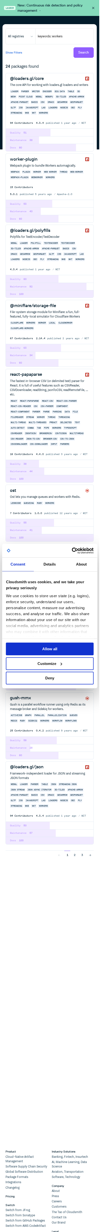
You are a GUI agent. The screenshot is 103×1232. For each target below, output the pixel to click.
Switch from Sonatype (20, 1215)
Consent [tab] (18, 564)
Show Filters (14, 52)
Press (55, 1196)
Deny (49, 678)
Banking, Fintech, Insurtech (70, 1157)
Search (83, 52)
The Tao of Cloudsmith (67, 1212)
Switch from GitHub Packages (25, 1221)
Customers (59, 1207)
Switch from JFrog (18, 1210)
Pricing (10, 1196)
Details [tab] (50, 564)
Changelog (13, 1188)
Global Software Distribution (24, 1172)
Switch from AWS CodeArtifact (26, 1226)
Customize (47, 663)
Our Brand (59, 1223)
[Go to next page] (90, 855)
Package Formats (17, 1177)
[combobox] (21, 36)
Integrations (13, 1182)
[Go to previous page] (59, 855)
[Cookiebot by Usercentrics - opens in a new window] (72, 550)
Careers (57, 1201)
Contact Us (59, 1217)
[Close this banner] (93, 8)
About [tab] (81, 564)
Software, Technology (66, 1177)
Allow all (49, 649)
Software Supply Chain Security (26, 1166)
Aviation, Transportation (68, 1172)
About (56, 1191)
